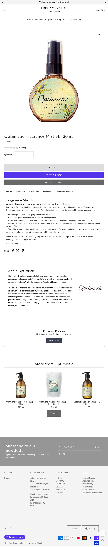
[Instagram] (64, 454)
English (74, 529)
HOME (59, 478)
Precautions (34, 191)
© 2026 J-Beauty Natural (14, 543)
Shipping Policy (88, 481)
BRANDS (59, 487)
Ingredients (47, 191)
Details (9, 191)
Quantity (8, 155)
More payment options (54, 182)
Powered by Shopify (35, 543)
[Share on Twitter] (17, 251)
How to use (20, 191)
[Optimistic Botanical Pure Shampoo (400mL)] (20, 384)
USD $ (92, 529)
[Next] (105, 2)
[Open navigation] (21, 10)
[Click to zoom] (99, 35)
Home (30, 19)
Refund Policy (87, 484)
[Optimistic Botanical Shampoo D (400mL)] (87, 384)
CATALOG (60, 481)
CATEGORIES (61, 484)
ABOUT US (60, 490)
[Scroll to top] (102, 540)
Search (7, 478)
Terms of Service (88, 478)
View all (54, 413)
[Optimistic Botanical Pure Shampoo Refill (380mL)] (53, 384)
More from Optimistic (54, 364)
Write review (54, 340)
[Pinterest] (59, 454)
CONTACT (60, 493)
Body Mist (39, 19)
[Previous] (3, 2)
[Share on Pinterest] (23, 251)
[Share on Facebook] (13, 251)
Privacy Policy (87, 487)
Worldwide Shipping (64, 191)
